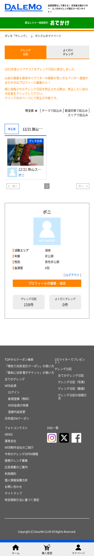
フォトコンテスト (16, 428)
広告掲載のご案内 (16, 467)
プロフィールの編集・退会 (47, 283)
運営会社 (10, 441)
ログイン (14, 392)
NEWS (9, 434)
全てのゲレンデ (15, 379)
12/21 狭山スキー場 (31, 169)
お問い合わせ (13, 487)
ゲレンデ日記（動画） (72, 388)
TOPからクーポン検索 (19, 359)
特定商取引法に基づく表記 (22, 500)
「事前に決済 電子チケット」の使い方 (29, 372)
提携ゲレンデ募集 (16, 460)
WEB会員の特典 (18, 405)
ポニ (21, 175)
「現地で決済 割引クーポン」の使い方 (29, 366)
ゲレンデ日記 (25, 52)
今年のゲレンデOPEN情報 (21, 454)
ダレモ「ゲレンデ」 (16, 36)
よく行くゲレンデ (68, 52)
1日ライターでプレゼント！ (70, 361)
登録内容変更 (16, 412)
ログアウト (72, 275)
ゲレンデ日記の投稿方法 (72, 396)
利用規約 (10, 473)
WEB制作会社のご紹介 (19, 447)
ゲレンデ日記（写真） (72, 382)
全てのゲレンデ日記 (71, 375)
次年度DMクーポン (17, 418)
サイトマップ (13, 493)
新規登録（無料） (19, 399)
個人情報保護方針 (16, 480)
